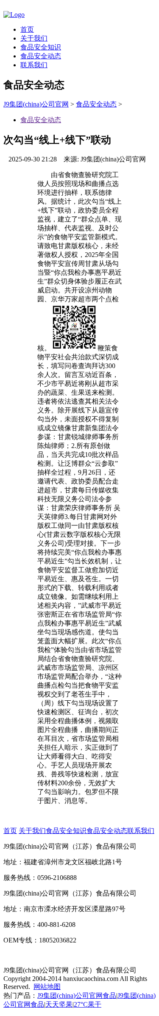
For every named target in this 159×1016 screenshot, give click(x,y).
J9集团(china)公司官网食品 (76, 995)
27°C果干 (87, 1004)
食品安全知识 (40, 47)
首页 (27, 29)
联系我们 (33, 64)
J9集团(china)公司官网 (36, 104)
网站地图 (47, 986)
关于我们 (33, 38)
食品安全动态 (40, 56)
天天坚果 (59, 1004)
